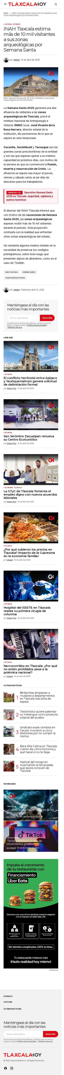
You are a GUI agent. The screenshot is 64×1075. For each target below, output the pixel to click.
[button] (5, 4)
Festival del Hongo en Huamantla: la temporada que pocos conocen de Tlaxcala (36, 767)
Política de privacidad (36, 325)
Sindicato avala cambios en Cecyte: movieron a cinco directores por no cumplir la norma (38, 732)
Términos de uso (14, 327)
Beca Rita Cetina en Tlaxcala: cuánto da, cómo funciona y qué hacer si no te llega (38, 749)
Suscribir (47, 318)
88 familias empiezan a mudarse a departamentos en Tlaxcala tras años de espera (37, 697)
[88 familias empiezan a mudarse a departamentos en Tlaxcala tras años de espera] (9, 696)
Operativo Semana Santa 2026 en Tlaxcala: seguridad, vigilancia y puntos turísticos (29, 196)
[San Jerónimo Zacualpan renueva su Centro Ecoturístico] (31, 414)
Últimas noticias (12, 1009)
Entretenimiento (15, 838)
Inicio (6, 13)
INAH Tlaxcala (11, 272)
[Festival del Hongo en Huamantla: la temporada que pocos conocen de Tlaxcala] (9, 766)
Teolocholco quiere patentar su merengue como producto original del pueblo (39, 714)
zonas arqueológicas (15, 278)
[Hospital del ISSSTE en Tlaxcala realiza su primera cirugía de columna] (31, 586)
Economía (9, 487)
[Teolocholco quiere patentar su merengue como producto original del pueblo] (9, 714)
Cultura (8, 24)
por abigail (11, 817)
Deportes (12, 806)
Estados (16, 24)
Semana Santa (29, 272)
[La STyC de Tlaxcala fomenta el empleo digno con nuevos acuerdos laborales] (31, 469)
